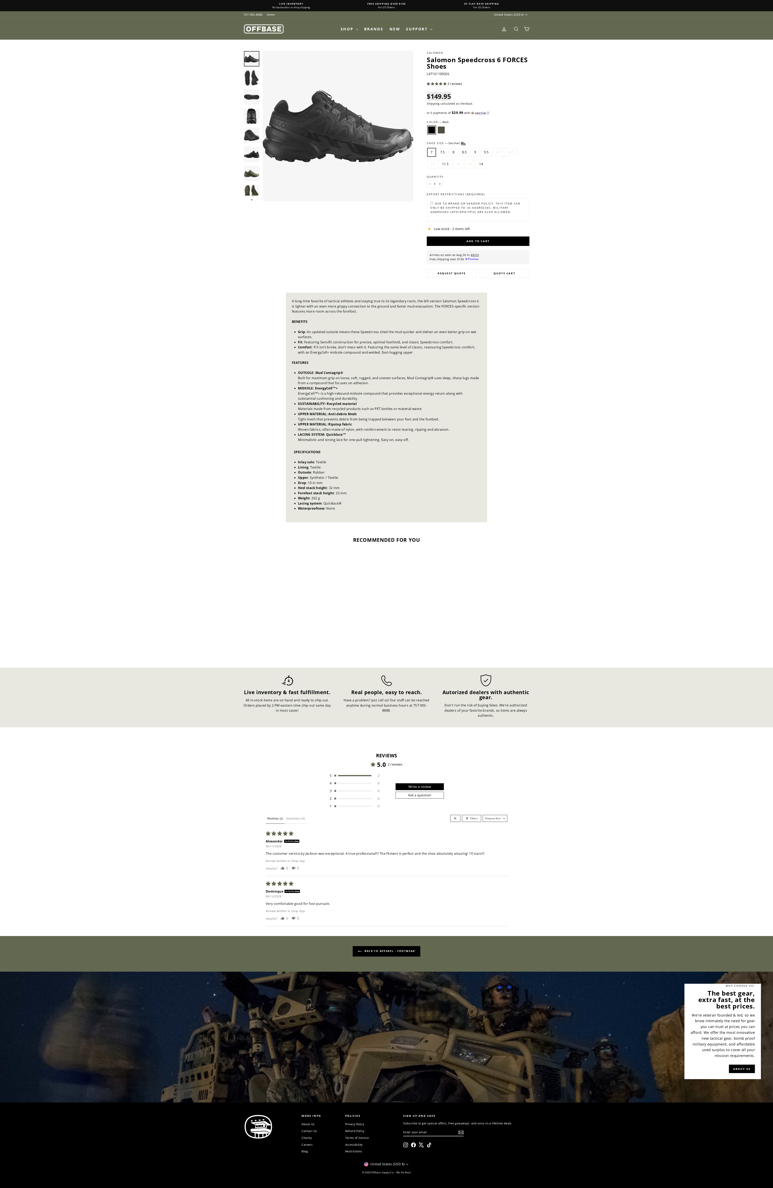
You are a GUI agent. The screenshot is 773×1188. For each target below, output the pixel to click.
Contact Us (309, 1131)
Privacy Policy (354, 1124)
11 (432, 164)
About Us (308, 1124)
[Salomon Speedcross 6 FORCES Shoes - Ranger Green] (280, 644)
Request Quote (452, 273)
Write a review (419, 786)
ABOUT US (742, 1069)
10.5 (511, 152)
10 (498, 152)
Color (438, 122)
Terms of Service (357, 1138)
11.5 (445, 164)
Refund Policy (355, 1131)
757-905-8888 (253, 15)
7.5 (442, 152)
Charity (307, 1138)
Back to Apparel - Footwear (389, 951)
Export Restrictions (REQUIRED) (456, 194)
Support (417, 29)
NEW (395, 29)
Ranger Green (441, 130)
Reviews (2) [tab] (275, 818)
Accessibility (354, 1145)
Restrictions (353, 1151)
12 (458, 164)
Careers (307, 1145)
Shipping (433, 103)
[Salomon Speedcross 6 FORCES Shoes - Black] (275, 644)
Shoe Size (443, 143)
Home (271, 15)
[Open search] (455, 818)
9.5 (486, 152)
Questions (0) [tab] (295, 818)
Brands (373, 29)
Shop (348, 29)
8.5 (464, 152)
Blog (305, 1151)
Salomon (435, 53)
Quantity (435, 177)
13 (469, 164)
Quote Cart (504, 273)
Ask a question (419, 795)
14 (481, 164)
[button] (437, 84)
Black (432, 130)
